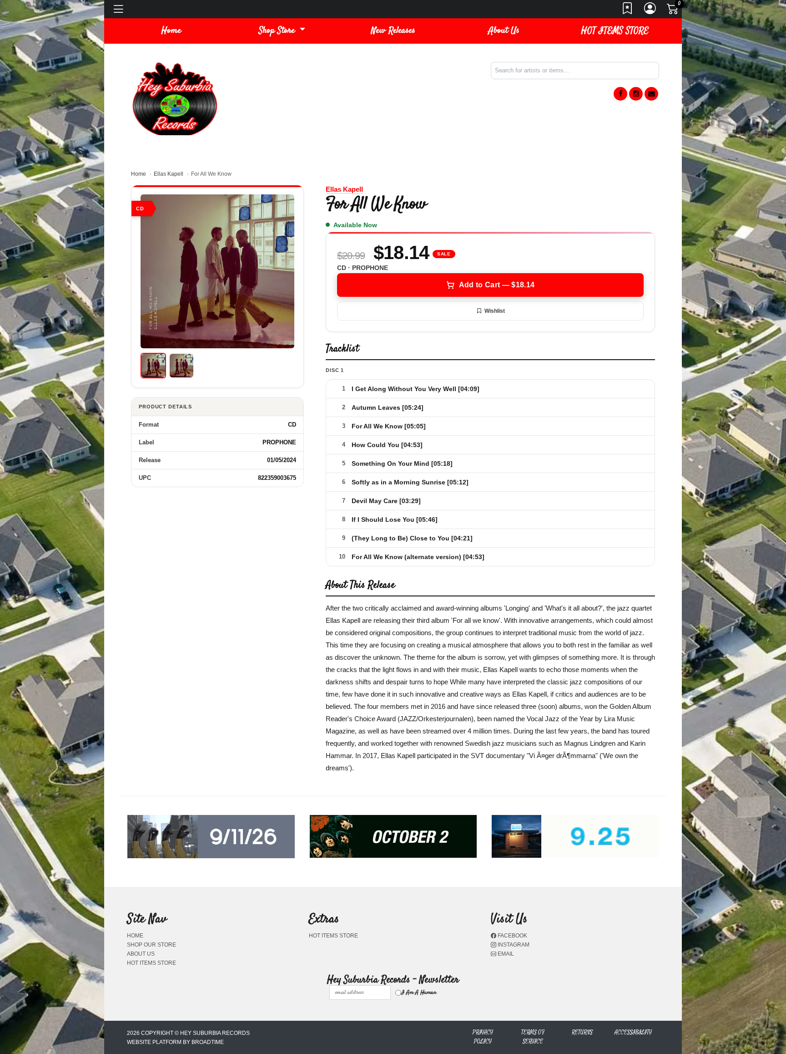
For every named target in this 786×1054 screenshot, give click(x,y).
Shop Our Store (151, 945)
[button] (282, 31)
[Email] (651, 94)
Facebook (511, 935)
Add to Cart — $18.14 (496, 285)
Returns (582, 1032)
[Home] (174, 98)
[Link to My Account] (650, 10)
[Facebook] (620, 94)
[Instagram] (636, 94)
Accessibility (633, 1032)
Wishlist (494, 311)
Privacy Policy (483, 1037)
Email (505, 954)
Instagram (512, 945)
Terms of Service (532, 1037)
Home (138, 174)
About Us (504, 30)
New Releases (393, 30)
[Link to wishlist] (627, 10)
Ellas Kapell (168, 174)
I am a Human (418, 992)
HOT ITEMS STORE (615, 30)
